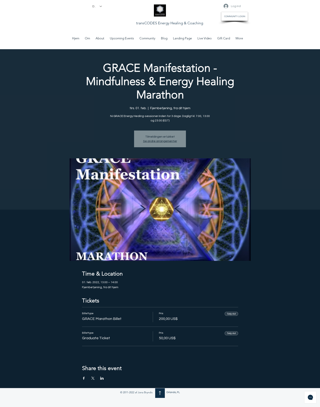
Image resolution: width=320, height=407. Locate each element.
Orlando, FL (173, 392)
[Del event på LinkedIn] (102, 378)
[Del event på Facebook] (84, 378)
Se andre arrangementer (160, 141)
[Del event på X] (93, 378)
